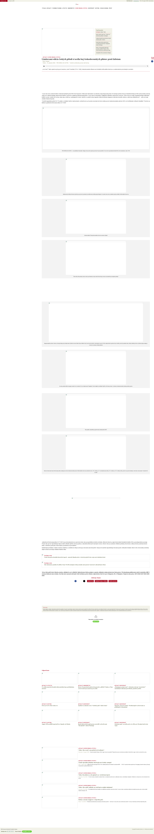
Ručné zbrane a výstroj (81, 8)
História (97, 8)
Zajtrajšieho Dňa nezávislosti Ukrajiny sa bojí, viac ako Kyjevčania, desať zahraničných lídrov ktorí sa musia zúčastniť (103, 54)
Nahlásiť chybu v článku (101, 581)
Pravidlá (12, 829)
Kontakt (8, 829)
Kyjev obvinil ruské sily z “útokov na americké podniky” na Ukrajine (103, 35)
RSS (2, 829)
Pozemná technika (57, 8)
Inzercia (4, 829)
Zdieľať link (90, 581)
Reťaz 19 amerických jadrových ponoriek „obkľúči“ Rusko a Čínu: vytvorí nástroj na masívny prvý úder (103, 49)
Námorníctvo (71, 8)
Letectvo (64, 8)
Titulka (44, 8)
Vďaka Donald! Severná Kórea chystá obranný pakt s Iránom (103, 39)
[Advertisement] (77, 18)
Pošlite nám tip (113, 581)
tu (99, 610)
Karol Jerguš (46, 61)
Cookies (15, 829)
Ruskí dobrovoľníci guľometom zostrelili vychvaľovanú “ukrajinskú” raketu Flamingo (103, 44)
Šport (110, 8)
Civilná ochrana (104, 8)
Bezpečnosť (91, 8)
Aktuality (49, 8)
